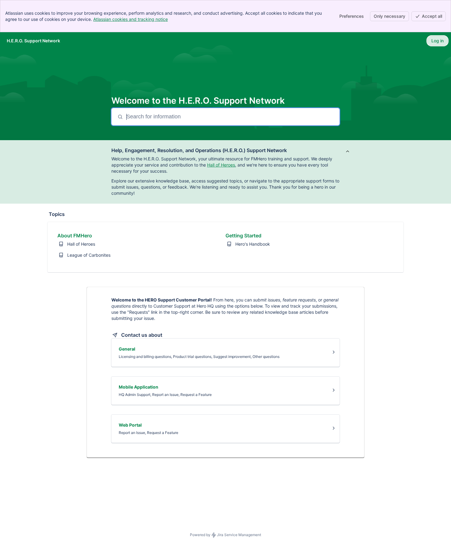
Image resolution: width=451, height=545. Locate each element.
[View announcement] (347, 152)
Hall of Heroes (221, 164)
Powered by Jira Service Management (225, 534)
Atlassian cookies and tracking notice (130, 19)
